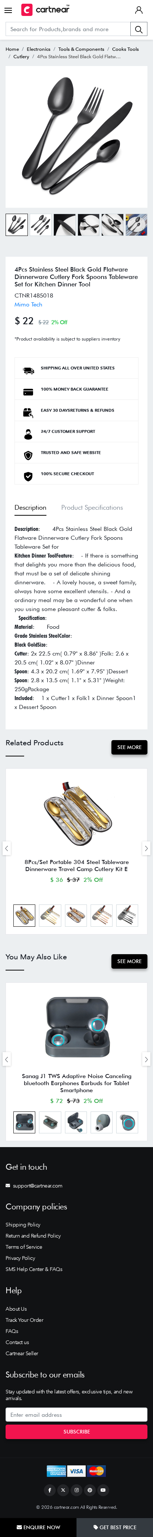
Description (30, 507)
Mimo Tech (28, 304)
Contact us (17, 1342)
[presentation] (7, 848)
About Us (16, 1309)
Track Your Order (24, 1320)
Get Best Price (117, 1527)
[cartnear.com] (45, 10)
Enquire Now (41, 1527)
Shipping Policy (23, 1224)
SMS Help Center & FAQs (34, 1269)
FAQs (12, 1331)
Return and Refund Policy (33, 1235)
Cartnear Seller (22, 1353)
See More (129, 747)
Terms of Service (24, 1247)
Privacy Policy (20, 1258)
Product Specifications (92, 507)
